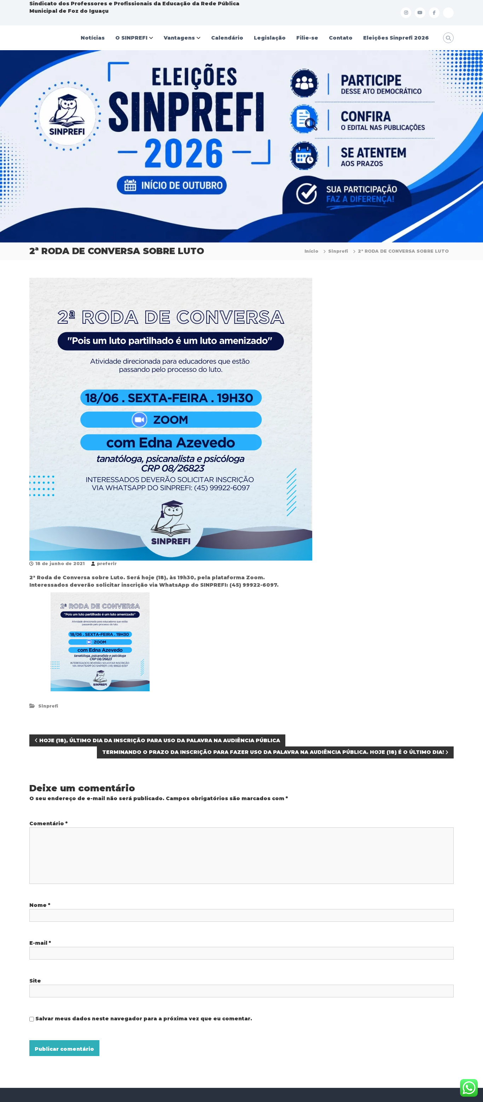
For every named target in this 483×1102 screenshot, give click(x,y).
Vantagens (179, 38)
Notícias (93, 38)
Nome (39, 905)
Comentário (48, 823)
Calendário (227, 38)
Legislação (270, 38)
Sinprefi (338, 251)
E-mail (40, 943)
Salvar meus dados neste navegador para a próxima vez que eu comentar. (143, 1018)
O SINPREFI (131, 38)
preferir (107, 563)
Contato (341, 38)
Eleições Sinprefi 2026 (396, 38)
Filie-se (307, 38)
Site (35, 981)
